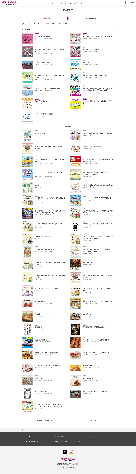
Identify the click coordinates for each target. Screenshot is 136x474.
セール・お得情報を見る (46, 420)
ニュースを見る (93, 420)
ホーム (26, 430)
